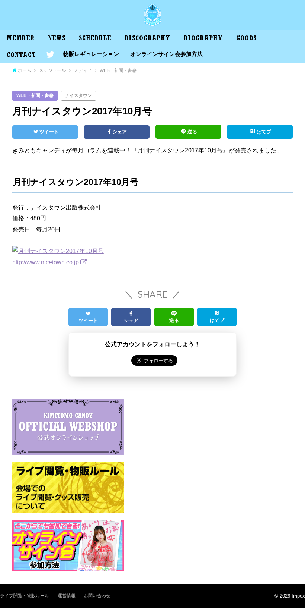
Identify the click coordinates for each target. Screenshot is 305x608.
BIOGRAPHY (203, 39)
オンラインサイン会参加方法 (166, 54)
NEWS (56, 39)
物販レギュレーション (91, 54)
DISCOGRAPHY (147, 39)
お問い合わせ (97, 595)
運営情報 (67, 595)
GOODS (246, 39)
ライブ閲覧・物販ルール (24, 595)
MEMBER (20, 39)
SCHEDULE (95, 39)
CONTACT (21, 56)
